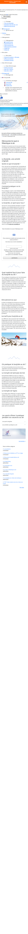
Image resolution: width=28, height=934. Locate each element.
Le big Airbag (7, 461)
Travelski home (9, 42)
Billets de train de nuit (9, 26)
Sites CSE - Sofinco (8, 69)
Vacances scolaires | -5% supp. (11, 57)
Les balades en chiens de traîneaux (12, 478)
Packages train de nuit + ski (11, 24)
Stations (4, 33)
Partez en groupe (8, 67)
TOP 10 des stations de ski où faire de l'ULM (13, 482)
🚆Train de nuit (6, 29)
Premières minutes (9, 60)
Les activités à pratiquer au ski (9, 425)
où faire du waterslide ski (14, 224)
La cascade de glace (9, 474)
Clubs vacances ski (8, 45)
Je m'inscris (14, 258)
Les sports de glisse (7, 421)
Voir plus (22, 487)
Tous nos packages (9, 23)
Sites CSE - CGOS (8, 70)
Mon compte (6, 16)
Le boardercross (8, 465)
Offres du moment (8, 58)
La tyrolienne (7, 449)
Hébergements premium (10, 46)
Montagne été (5, 73)
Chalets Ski (7, 48)
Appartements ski (8, 43)
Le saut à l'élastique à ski (10, 469)
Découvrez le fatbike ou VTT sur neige (13, 453)
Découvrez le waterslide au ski (11, 457)
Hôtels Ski (6, 50)
